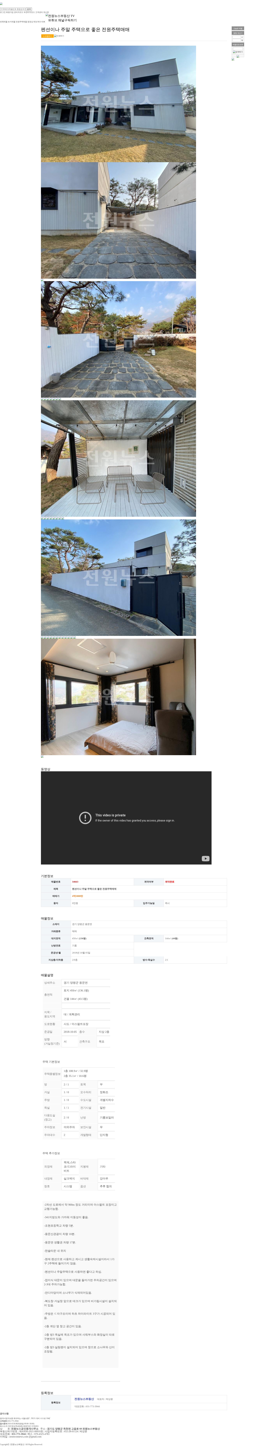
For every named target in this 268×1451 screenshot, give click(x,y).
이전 (43, 370)
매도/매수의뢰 (39, 22)
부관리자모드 (29, 12)
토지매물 (11, 22)
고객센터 (39, 12)
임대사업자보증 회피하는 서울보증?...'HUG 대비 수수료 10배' (25, 1418)
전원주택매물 (21, 22)
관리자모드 (18, 12)
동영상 (30, 22)
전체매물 (3, 22)
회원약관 (27, 1426)
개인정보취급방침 (15, 1426)
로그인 (3, 12)
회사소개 (3, 1426)
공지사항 (4, 1413)
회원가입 (9, 12)
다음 (193, 370)
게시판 (46, 12)
